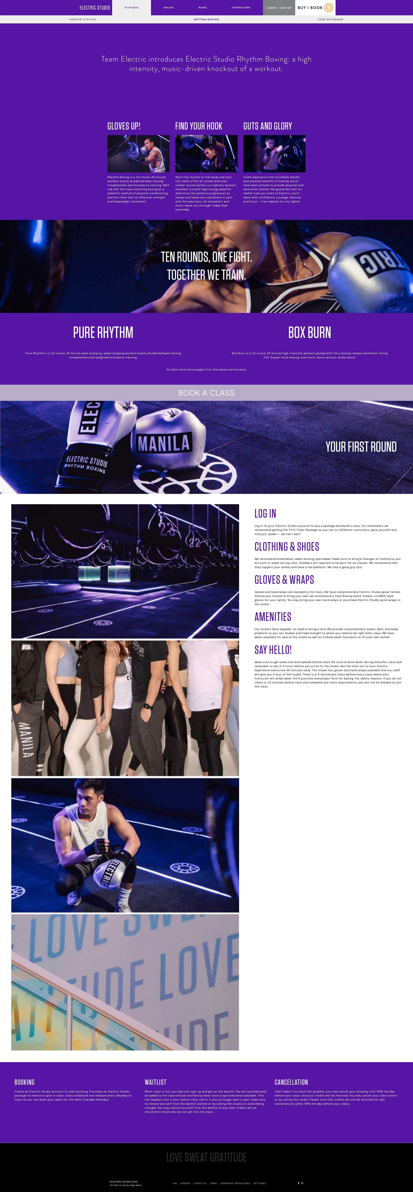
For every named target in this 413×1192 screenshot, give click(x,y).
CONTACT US (200, 1183)
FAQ (175, 1183)
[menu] (187, 7)
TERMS (213, 1183)
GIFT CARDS (259, 1183)
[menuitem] (131, 7)
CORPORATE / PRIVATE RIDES (235, 1183)
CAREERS (185, 1183)
